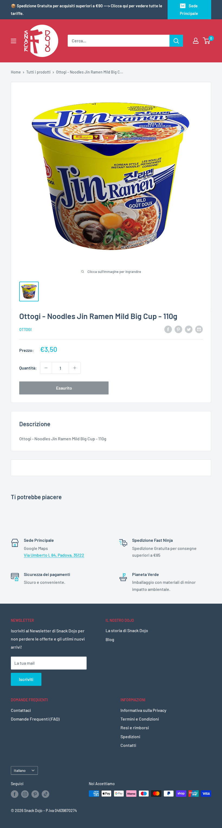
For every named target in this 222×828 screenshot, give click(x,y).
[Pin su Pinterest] (178, 329)
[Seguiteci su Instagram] (25, 794)
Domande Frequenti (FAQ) (35, 718)
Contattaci (21, 710)
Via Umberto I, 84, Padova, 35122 (54, 555)
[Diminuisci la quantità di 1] (46, 368)
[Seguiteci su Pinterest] (35, 794)
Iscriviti (26, 679)
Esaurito (64, 387)
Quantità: (28, 367)
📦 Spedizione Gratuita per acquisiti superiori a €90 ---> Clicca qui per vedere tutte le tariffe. (86, 9)
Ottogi (25, 329)
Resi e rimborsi (134, 727)
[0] (206, 40)
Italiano (20, 770)
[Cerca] (176, 41)
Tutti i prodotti (38, 72)
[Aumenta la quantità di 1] (74, 368)
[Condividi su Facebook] (168, 329)
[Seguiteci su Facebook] (14, 794)
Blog (110, 639)
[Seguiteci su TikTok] (45, 794)
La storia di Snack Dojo (127, 630)
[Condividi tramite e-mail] (199, 329)
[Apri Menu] (13, 41)
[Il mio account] (195, 41)
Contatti (128, 745)
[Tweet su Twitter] (188, 329)
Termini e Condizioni (139, 718)
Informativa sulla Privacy (143, 710)
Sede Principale (189, 9)
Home (16, 72)
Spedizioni (130, 736)
